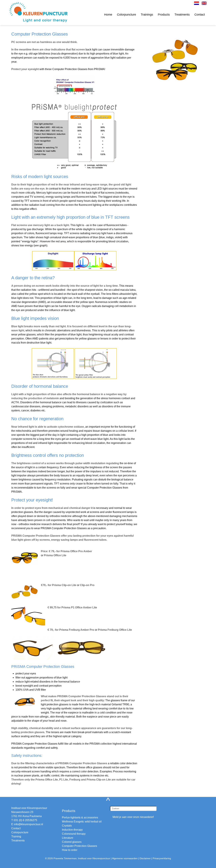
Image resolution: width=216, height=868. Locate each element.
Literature (67, 837)
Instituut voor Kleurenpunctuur (29, 808)
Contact (199, 14)
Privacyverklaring (162, 858)
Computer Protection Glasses (79, 845)
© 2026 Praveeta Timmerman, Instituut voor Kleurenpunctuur (77, 858)
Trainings (147, 14)
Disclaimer (145, 858)
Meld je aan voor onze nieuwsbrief (133, 817)
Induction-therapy (72, 829)
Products (164, 14)
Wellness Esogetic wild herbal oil (82, 821)
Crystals (67, 825)
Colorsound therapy (74, 833)
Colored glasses (72, 841)
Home (108, 14)
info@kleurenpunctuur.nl (28, 824)
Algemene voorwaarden (125, 858)
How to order (69, 850)
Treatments (182, 14)
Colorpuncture (126, 14)
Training (16, 836)
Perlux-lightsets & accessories (80, 817)
